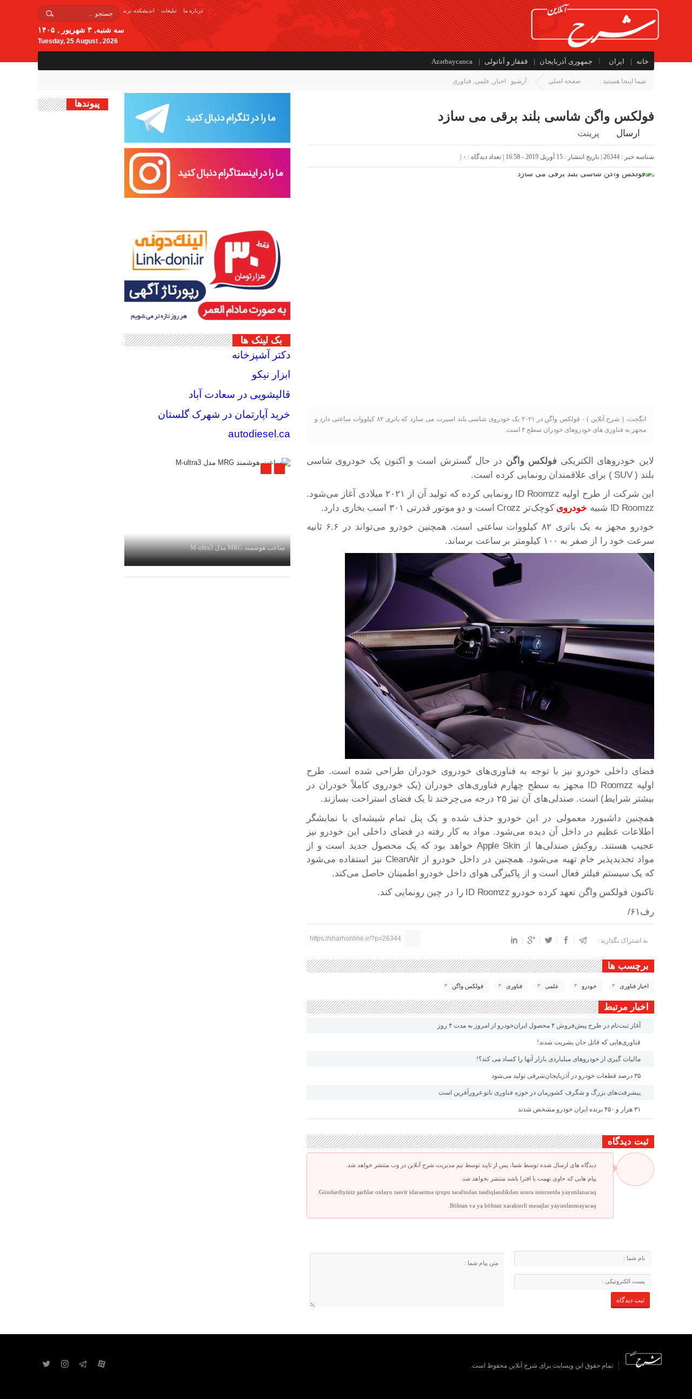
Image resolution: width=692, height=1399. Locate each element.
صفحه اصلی (564, 81)
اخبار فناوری (634, 986)
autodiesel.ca (259, 433)
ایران (616, 61)
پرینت (590, 133)
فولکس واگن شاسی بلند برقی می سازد (546, 116)
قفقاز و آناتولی (506, 61)
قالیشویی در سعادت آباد (239, 394)
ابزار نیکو (271, 374)
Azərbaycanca (452, 61)
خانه (642, 61)
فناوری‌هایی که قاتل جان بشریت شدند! (589, 1042)
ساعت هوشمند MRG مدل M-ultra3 (237, 547)
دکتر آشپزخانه (261, 355)
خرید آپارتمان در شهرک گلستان (224, 414)
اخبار (499, 81)
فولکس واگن (467, 986)
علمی (482, 81)
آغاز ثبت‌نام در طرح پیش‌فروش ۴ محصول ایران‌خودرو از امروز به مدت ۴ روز (539, 1025)
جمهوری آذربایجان (566, 61)
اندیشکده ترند (139, 11)
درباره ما (193, 11)
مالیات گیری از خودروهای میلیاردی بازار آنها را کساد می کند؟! (559, 1059)
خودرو (589, 986)
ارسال (628, 133)
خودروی (571, 508)
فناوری (462, 81)
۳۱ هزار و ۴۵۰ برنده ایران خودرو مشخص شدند (580, 1109)
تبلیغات (169, 11)
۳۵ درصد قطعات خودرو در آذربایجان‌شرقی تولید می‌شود (566, 1076)
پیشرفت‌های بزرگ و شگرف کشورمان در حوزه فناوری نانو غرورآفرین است (540, 1092)
